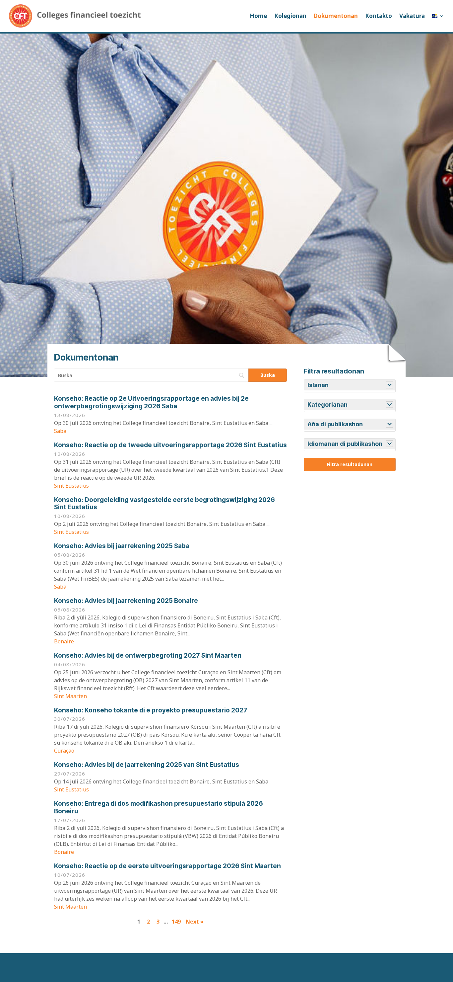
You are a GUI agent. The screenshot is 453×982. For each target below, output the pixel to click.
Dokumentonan (336, 16)
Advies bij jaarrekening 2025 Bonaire (126, 601)
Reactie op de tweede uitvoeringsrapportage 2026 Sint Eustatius (170, 445)
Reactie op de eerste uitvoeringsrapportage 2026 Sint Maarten (167, 866)
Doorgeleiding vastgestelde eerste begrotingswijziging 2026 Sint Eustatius (164, 503)
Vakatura (412, 16)
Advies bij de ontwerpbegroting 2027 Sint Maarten (147, 655)
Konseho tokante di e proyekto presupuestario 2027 (150, 710)
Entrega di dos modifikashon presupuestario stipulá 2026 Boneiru (158, 807)
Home (258, 16)
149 (176, 921)
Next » (195, 921)
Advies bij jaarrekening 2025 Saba (121, 546)
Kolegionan (290, 16)
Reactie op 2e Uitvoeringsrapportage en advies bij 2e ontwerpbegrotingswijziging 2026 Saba (151, 402)
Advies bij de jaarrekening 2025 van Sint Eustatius (146, 765)
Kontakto (378, 16)
